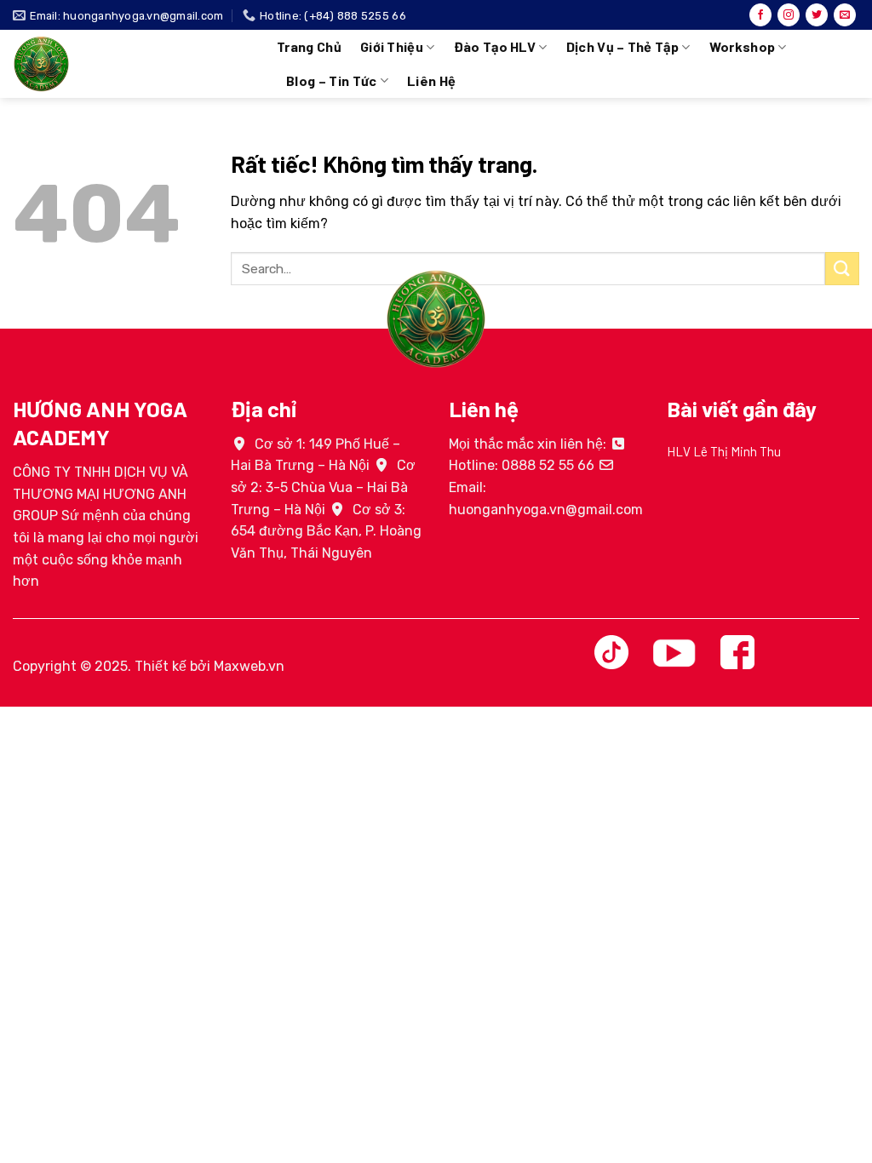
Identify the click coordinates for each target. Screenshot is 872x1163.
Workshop (742, 46)
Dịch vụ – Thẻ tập (622, 46)
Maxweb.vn (249, 666)
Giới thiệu (391, 46)
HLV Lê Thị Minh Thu (724, 451)
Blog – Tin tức (331, 80)
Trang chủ (309, 46)
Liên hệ (431, 80)
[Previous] (663, 475)
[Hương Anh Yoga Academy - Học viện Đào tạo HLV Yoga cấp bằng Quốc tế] (132, 64)
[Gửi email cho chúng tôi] (845, 15)
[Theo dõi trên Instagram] (788, 15)
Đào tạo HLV (495, 46)
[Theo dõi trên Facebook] (760, 15)
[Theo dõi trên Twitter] (817, 15)
